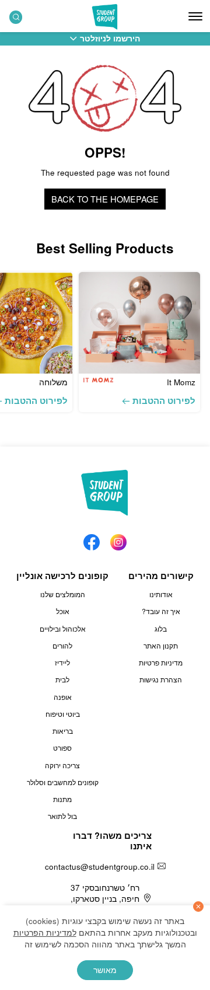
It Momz (181, 382)
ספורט (62, 747)
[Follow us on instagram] (118, 539)
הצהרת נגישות (160, 679)
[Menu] (195, 16)
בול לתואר (62, 816)
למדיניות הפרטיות (44, 932)
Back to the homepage (105, 199)
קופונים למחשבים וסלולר (63, 782)
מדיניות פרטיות (161, 662)
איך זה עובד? (161, 611)
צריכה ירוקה (62, 765)
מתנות (62, 799)
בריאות (62, 731)
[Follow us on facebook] (91, 539)
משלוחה (53, 382)
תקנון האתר (161, 645)
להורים (62, 645)
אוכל (62, 611)
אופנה (63, 697)
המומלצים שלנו (62, 594)
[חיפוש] (16, 17)
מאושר (105, 969)
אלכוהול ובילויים (63, 628)
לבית (62, 679)
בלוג (161, 628)
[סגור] (198, 906)
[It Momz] (139, 322)
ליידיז (62, 662)
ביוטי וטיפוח (63, 714)
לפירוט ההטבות (163, 400)
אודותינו (161, 594)
